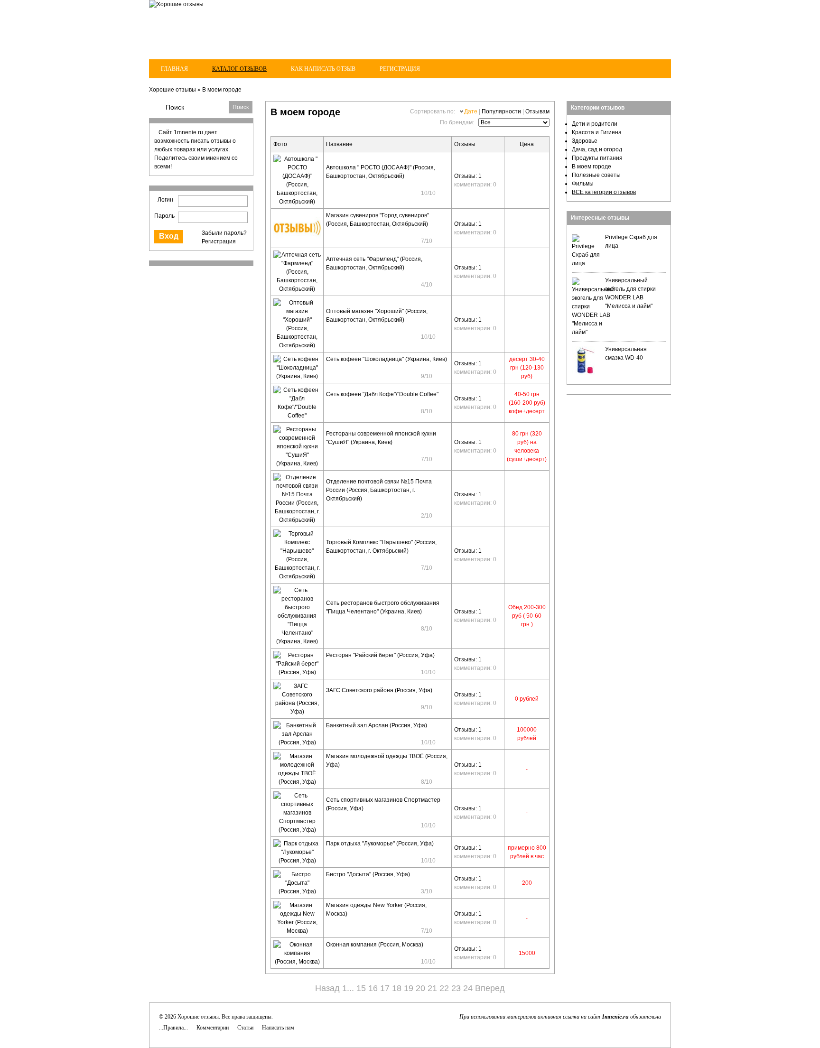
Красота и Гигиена (597, 132)
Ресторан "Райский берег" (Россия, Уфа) (380, 655)
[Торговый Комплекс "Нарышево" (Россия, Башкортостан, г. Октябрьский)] (297, 576)
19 (408, 988)
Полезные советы (596, 175)
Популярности (501, 111)
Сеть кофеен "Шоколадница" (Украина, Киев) (386, 359)
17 (385, 988)
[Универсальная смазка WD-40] (586, 373)
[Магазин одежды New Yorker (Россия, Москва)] (297, 930)
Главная (174, 68)
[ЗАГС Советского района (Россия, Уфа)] (297, 711)
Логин (165, 199)
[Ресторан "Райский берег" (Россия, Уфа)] (297, 672)
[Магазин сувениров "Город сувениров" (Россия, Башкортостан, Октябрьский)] (297, 237)
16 (373, 988)
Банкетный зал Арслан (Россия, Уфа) (376, 725)
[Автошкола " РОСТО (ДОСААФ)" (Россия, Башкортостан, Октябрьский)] (297, 201)
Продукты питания (597, 158)
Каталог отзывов (239, 68)
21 (432, 988)
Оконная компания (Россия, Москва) (374, 944)
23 (456, 988)
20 (420, 988)
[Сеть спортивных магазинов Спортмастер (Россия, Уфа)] (297, 829)
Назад (327, 988)
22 (444, 988)
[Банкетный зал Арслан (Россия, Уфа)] (297, 742)
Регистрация (400, 68)
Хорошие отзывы (172, 89)
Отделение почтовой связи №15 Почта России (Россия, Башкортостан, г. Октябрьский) (379, 490)
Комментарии (212, 1027)
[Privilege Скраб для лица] (586, 263)
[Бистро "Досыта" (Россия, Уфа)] (297, 891)
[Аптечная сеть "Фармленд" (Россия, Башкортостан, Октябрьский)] (297, 289)
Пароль (164, 216)
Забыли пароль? (224, 233)
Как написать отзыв (323, 68)
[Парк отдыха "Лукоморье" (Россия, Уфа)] (297, 860)
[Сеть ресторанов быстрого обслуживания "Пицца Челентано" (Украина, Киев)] (297, 641)
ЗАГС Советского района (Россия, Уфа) (379, 690)
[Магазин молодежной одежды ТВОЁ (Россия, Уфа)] (297, 782)
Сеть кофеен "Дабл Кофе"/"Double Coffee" (382, 394)
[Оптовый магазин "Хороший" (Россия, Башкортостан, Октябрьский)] (297, 345)
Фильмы (583, 183)
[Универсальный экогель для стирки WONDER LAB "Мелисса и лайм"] (593, 332)
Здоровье (584, 141)
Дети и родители (594, 124)
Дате (470, 111)
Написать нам (278, 1027)
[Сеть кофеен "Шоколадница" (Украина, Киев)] (297, 376)
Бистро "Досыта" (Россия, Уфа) (368, 874)
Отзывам (537, 111)
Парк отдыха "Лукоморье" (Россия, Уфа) (380, 843)
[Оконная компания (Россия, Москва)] (297, 961)
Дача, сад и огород (597, 149)
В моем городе (222, 89)
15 (361, 988)
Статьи (245, 1027)
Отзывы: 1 (468, 176)
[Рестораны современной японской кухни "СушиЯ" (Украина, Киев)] (297, 463)
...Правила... (173, 1027)
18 (396, 988)
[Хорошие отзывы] (176, 4)
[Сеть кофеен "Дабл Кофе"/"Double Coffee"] (297, 415)
